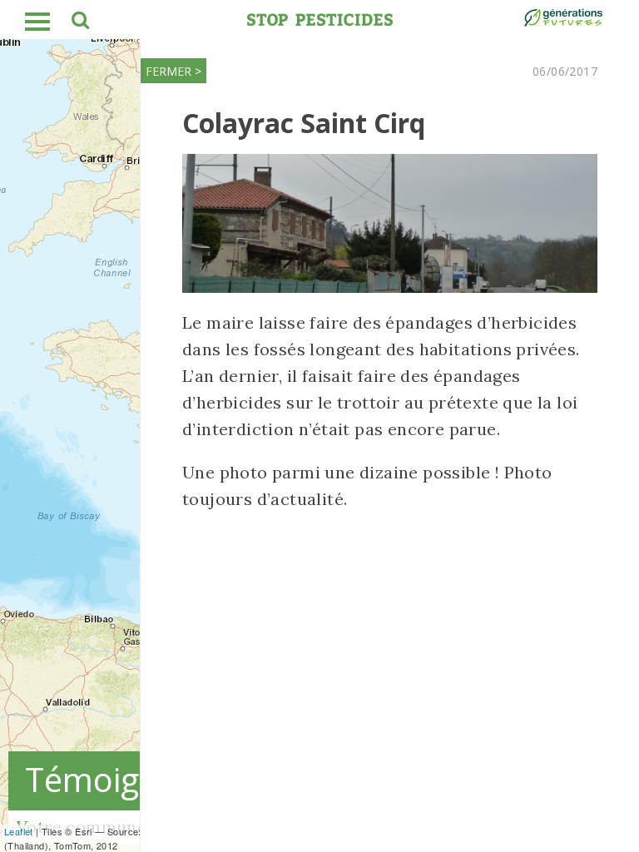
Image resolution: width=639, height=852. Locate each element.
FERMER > (173, 71)
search (79, 22)
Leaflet (18, 831)
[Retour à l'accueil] (320, 19)
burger (37, 21)
